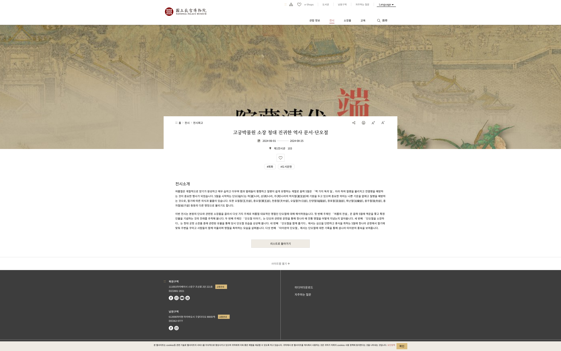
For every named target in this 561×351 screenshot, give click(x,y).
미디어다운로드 (304, 287)
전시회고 (198, 123)
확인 (401, 346)
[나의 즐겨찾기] (299, 4)
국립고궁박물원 (185, 11)
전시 (187, 123)
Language (385, 4)
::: (285, 4)
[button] (363, 122)
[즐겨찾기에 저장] (280, 158)
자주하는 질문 (303, 294)
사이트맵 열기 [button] (279, 263)
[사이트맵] (291, 4)
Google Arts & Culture (187, 298)
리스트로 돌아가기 (280, 243)
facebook (171, 298)
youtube (182, 298)
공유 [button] (353, 122)
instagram (176, 298)
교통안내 (220, 286)
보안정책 (391, 344)
